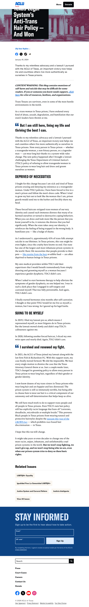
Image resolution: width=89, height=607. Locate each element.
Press (17, 568)
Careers (18, 577)
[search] (71, 561)
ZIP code (19, 539)
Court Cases (21, 572)
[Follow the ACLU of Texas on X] (23, 593)
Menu (58, 4)
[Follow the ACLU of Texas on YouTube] (28, 593)
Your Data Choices (60, 603)
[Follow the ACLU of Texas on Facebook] (17, 593)
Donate (68, 4)
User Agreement (20, 603)
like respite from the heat (35, 254)
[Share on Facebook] (16, 55)
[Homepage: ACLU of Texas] (22, 4)
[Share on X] (21, 55)
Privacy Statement (33, 603)
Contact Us (20, 581)
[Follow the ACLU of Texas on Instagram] (34, 593)
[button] (25, 54)
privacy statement (21, 550)
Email (18, 531)
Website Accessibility (46, 603)
